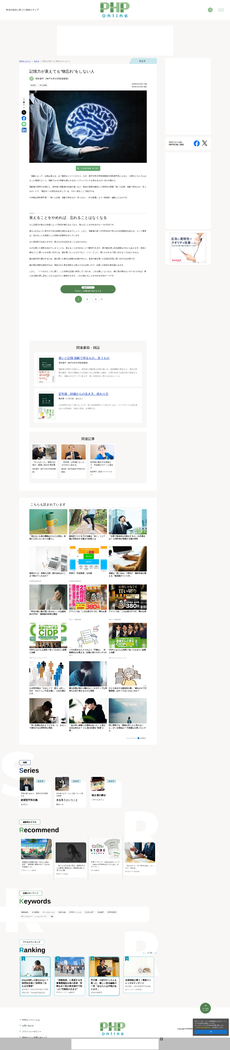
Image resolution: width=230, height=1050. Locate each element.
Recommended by (131, 738)
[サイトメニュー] (221, 10)
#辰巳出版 (62, 912)
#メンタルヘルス (49, 912)
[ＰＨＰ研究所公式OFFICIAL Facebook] (197, 143)
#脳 (52, 916)
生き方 (142, 61)
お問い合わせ (28, 1026)
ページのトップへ (205, 1009)
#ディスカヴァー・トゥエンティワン (34, 916)
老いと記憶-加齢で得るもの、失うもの (84, 358)
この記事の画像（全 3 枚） (89, 168)
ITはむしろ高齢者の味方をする (88, 289)
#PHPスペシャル (75, 912)
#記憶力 (33, 85)
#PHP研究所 (112, 912)
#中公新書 (43, 85)
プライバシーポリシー (203, 1027)
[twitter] (24, 112)
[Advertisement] (115, 41)
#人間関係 (35, 912)
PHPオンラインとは (31, 1020)
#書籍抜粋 (24, 912)
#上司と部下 (89, 912)
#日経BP (101, 912)
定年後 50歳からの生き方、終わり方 (83, 393)
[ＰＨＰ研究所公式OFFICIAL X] (204, 143)
